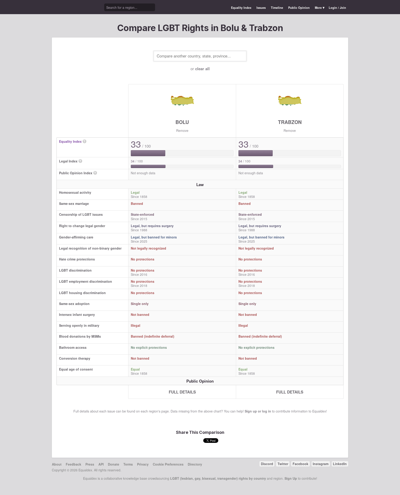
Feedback (73, 464)
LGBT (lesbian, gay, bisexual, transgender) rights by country (218, 478)
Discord (267, 463)
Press (89, 464)
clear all (202, 68)
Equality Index (241, 8)
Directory (195, 464)
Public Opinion (299, 8)
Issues (261, 8)
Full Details (182, 392)
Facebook (300, 463)
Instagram (320, 463)
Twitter (283, 463)
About (57, 464)
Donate (113, 464)
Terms (128, 464)
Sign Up (290, 478)
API (101, 464)
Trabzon (290, 121)
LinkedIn (340, 463)
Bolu (182, 121)
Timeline (277, 8)
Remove (182, 130)
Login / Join (337, 8)
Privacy (143, 464)
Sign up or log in (258, 411)
